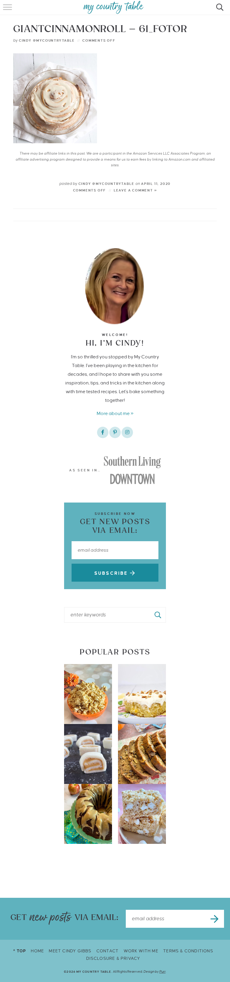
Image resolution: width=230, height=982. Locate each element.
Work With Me (141, 951)
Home (37, 951)
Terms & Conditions (188, 951)
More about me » (115, 413)
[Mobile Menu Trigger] (8, 10)
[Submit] (158, 614)
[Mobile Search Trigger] (219, 10)
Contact (107, 951)
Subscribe (112, 573)
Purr (162, 971)
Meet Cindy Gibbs (70, 951)
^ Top (19, 951)
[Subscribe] (215, 919)
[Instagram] (127, 432)
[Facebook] (102, 432)
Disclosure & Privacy (113, 958)
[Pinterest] (115, 432)
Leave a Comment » (135, 190)
